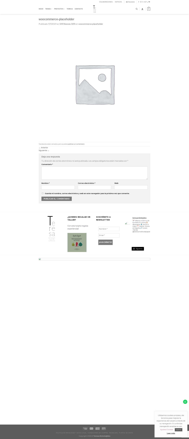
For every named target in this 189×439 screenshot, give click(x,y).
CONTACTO (79, 9)
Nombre (45, 183)
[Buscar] (136, 9)
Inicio (41, 9)
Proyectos (58, 9)
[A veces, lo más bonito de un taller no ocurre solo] (129, 237)
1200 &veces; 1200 (67, 24)
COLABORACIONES (106, 2)
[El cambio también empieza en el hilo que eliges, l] (137, 237)
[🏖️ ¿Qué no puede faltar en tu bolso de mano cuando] (146, 237)
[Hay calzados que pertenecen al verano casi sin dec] (137, 243)
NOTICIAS (118, 2)
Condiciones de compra (98, 433)
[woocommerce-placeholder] (94, 84)
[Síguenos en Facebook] (138, 2)
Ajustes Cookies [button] (166, 430)
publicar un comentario (76, 144)
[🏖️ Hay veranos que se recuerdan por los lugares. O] (129, 243)
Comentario (47, 164)
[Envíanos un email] (145, 2)
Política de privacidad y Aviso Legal (71, 433)
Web (116, 183)
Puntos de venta (126, 433)
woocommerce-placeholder (90, 24)
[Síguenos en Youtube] (149, 2)
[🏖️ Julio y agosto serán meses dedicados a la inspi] (146, 243)
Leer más (171, 433)
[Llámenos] (147, 2)
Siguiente (44, 150)
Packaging (113, 433)
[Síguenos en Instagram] (141, 2)
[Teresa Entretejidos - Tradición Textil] (94, 9)
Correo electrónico (86, 183)
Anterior (43, 148)
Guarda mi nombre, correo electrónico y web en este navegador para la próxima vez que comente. (87, 193)
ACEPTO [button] (178, 429)
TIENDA (48, 9)
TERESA (70, 9)
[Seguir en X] (143, 2)
